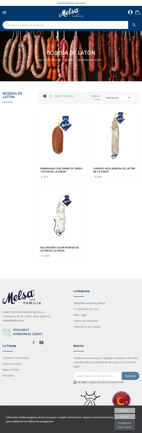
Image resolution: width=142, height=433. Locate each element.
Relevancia (118, 98)
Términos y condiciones (16, 358)
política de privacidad (112, 382)
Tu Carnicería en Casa (86, 309)
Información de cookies (87, 326)
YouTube (41, 342)
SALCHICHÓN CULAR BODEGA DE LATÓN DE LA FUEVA (59, 249)
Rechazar (124, 416)
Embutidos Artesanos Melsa (89, 303)
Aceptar (124, 410)
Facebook (33, 342)
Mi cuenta (8, 375)
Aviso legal (80, 315)
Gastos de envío (12, 363)
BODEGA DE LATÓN (12, 95)
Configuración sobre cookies (124, 425)
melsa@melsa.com (13, 320)
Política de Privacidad (86, 320)
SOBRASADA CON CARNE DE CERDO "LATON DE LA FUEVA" (61, 170)
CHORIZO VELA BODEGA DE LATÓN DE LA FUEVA (114, 170)
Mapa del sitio (11, 369)
